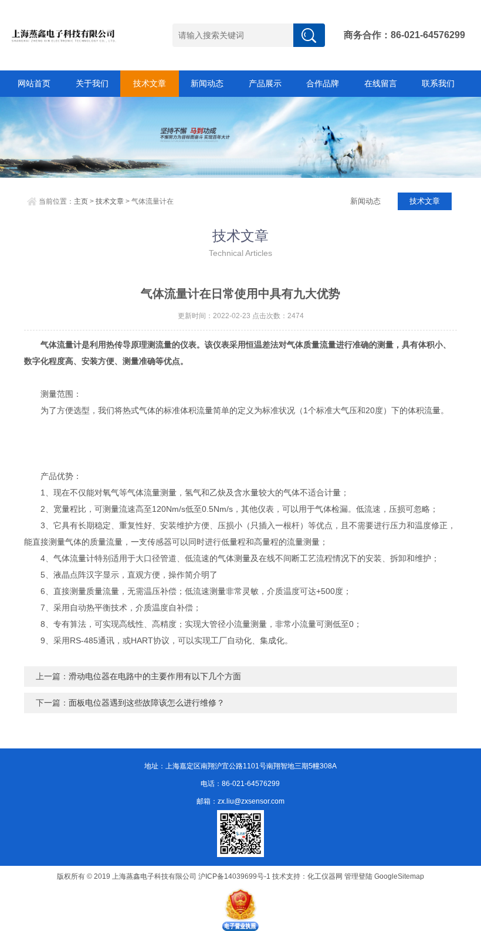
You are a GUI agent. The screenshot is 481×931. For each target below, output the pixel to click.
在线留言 (380, 83)
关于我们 (92, 83)
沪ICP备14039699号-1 (234, 876)
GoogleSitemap (399, 876)
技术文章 (149, 83)
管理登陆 (358, 876)
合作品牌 (322, 83)
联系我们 (438, 83)
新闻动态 (207, 83)
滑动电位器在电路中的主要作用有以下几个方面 (155, 676)
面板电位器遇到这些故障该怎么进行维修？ (147, 702)
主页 (81, 201)
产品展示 (265, 83)
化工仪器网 (325, 876)
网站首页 (34, 83)
